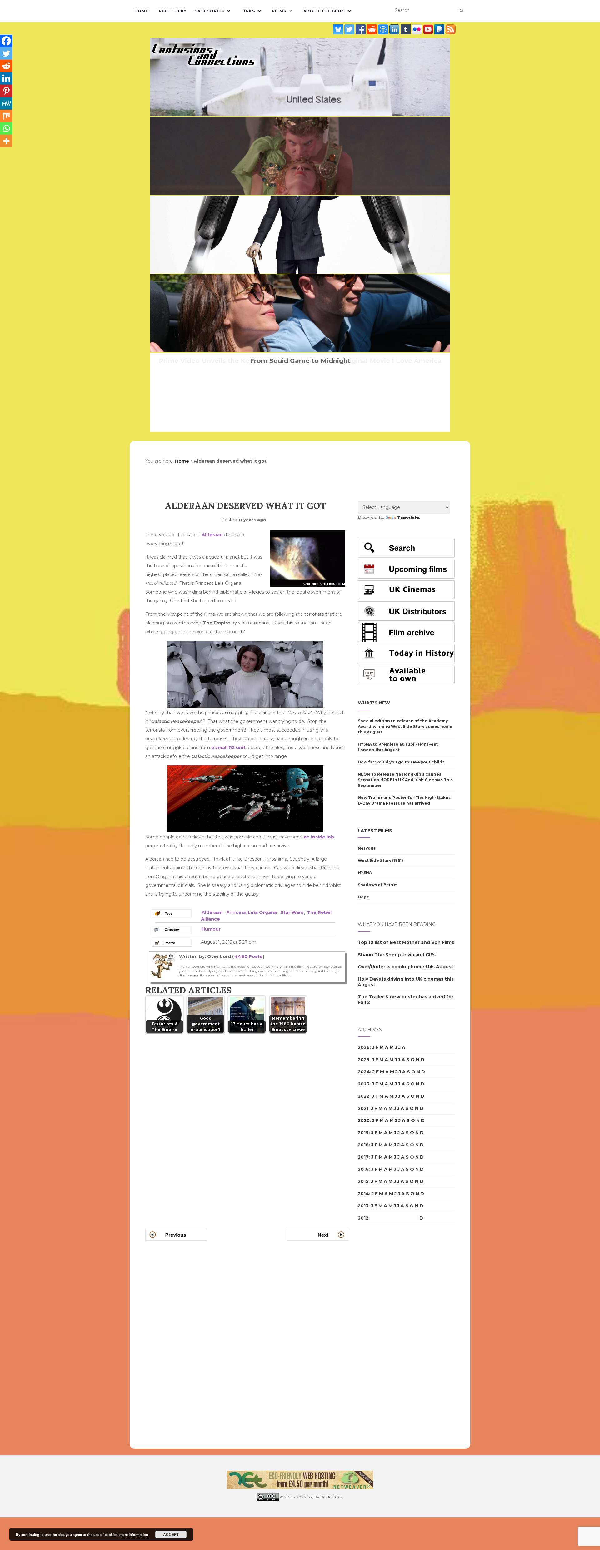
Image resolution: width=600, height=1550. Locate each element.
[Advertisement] (383, 1336)
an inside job (319, 837)
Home (141, 11)
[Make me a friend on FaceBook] (361, 29)
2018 (363, 1145)
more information (133, 1534)
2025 (363, 1059)
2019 (363, 1132)
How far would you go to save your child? (401, 762)
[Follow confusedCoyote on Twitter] (350, 29)
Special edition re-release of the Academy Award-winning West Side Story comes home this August (405, 726)
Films (279, 11)
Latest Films (375, 830)
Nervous (367, 848)
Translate (408, 518)
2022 (363, 1096)
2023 (363, 1084)
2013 (363, 1206)
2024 (364, 1072)
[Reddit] (6, 66)
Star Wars (291, 912)
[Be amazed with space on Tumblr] (406, 29)
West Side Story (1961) (380, 860)
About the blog (324, 11)
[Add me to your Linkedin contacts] (395, 29)
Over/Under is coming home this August (405, 967)
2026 (364, 1047)
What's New (374, 703)
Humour (211, 929)
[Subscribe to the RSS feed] (451, 29)
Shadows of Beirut (377, 884)
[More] (6, 141)
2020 (364, 1120)
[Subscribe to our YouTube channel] (428, 29)
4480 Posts (248, 956)
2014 (363, 1193)
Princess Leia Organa (251, 912)
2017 (363, 1157)
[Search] (461, 10)
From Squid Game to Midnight (300, 361)
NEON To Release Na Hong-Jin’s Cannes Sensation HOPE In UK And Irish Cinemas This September (405, 780)
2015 (363, 1181)
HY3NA (365, 872)
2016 (363, 1169)
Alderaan (212, 535)
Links (248, 11)
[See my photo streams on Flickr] (417, 29)
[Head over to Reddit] (372, 29)
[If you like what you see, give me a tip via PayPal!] (440, 29)
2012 (363, 1218)
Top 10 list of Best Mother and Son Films (406, 942)
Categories (209, 11)
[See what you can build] (383, 29)
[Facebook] (6, 41)
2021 (363, 1108)
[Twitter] (6, 53)
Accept (171, 1534)
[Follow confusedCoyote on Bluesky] (338, 29)
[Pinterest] (6, 91)
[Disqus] (246, 1123)
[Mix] (6, 116)
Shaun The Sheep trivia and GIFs (397, 954)
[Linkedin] (6, 78)
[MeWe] (6, 103)
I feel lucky (171, 11)
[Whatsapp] (6, 128)
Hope (363, 897)
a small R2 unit (228, 747)
